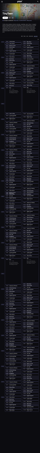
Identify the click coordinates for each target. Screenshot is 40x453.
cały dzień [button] (36, 36)
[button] (38, 39)
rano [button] (27, 36)
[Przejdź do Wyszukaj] (38, 1)
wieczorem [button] (31, 36)
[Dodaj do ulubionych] (9, 18)
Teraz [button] (24, 36)
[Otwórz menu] (2, 2)
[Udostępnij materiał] (12, 18)
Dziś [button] (22, 36)
